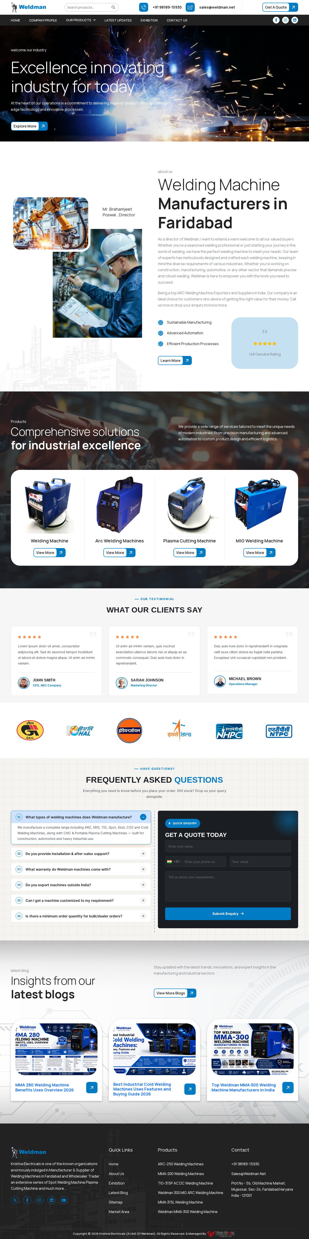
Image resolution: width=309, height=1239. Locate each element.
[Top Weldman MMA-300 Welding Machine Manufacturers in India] (253, 1049)
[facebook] (276, 20)
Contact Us (177, 20)
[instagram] (285, 20)
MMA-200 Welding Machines (181, 1173)
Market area (119, 1211)
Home (15, 20)
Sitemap (116, 1202)
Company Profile (43, 20)
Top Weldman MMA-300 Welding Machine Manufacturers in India (244, 1087)
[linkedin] (294, 20)
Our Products (78, 20)
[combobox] (174, 862)
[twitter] (15, 1200)
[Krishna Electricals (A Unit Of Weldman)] (28, 7)
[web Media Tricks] (221, 1234)
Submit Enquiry (225, 914)
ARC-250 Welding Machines (181, 1163)
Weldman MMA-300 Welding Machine (188, 1211)
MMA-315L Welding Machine (180, 1202)
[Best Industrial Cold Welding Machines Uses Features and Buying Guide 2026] (154, 1049)
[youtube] (64, 1200)
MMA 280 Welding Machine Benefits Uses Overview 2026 (44, 1087)
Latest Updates (118, 20)
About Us (116, 1173)
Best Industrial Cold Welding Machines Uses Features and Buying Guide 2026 (142, 1089)
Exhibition (149, 20)
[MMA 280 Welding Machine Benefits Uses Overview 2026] (56, 1049)
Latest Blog (118, 1192)
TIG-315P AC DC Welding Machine (185, 1183)
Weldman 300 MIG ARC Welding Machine (190, 1192)
